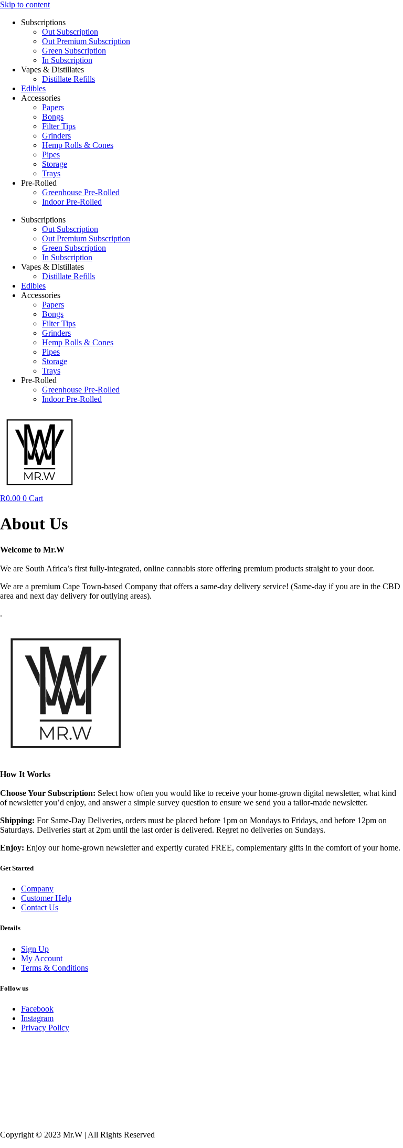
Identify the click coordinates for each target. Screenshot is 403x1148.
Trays (51, 173)
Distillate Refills (68, 79)
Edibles (33, 88)
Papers (53, 107)
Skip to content (25, 4)
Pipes (51, 154)
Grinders (56, 135)
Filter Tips (59, 126)
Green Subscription (74, 50)
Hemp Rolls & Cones (77, 145)
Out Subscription (70, 31)
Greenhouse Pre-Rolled (81, 192)
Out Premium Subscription (86, 41)
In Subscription (67, 60)
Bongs (52, 116)
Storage (54, 164)
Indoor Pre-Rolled (72, 201)
